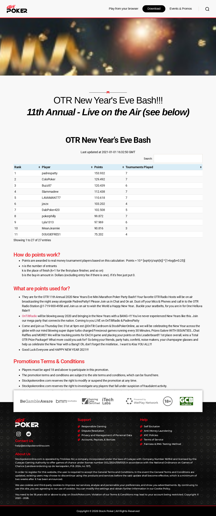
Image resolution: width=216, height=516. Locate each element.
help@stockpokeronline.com (32, 445)
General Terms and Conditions (115, 472)
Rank (17, 167)
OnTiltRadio (29, 316)
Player (46, 167)
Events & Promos (181, 8)
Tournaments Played (139, 167)
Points (98, 167)
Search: (148, 158)
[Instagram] (19, 434)
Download (153, 8)
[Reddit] (29, 434)
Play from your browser (123, 8)
